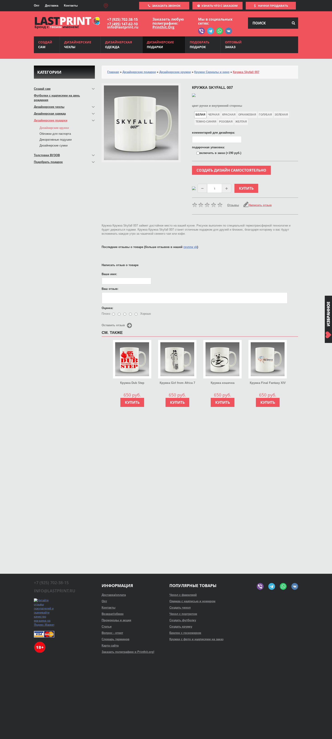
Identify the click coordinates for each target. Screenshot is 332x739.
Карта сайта (110, 645)
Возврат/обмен (113, 614)
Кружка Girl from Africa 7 (177, 383)
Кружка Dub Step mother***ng (132, 383)
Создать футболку (182, 620)
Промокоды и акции (116, 620)
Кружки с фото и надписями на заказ (196, 639)
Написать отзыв (260, 205)
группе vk (190, 247)
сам (45, 44)
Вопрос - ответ (112, 633)
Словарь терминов (115, 639)
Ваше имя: (109, 274)
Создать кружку (180, 626)
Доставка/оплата (114, 595)
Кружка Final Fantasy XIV (268, 383)
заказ (233, 44)
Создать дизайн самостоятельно (231, 170)
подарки (160, 44)
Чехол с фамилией (183, 595)
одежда (118, 44)
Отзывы (233, 205)
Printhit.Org (163, 27)
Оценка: (107, 308)
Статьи (107, 626)
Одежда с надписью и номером (192, 601)
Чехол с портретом (183, 614)
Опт (36, 5)
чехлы (77, 44)
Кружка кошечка (222, 383)
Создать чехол (180, 607)
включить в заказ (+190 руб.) (220, 153)
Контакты (71, 5)
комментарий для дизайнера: (213, 132)
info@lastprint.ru (122, 27)
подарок (199, 44)
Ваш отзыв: (110, 288)
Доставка (51, 5)
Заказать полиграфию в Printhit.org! (128, 652)
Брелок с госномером (185, 633)
